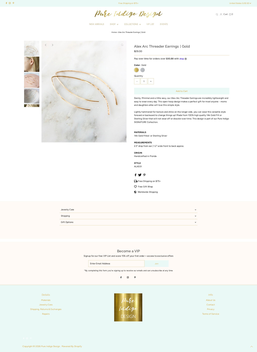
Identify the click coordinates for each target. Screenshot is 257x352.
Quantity (138, 76)
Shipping (65, 216)
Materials (45, 300)
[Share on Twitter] (140, 175)
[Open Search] (217, 14)
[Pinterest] (13, 3)
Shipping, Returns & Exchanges (45, 309)
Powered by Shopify (72, 346)
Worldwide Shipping (148, 192)
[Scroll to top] (251, 346)
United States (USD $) (239, 3)
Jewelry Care (67, 209)
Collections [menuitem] (131, 24)
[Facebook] (6, 3)
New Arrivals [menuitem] (96, 24)
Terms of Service (210, 314)
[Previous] (46, 45)
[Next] (52, 45)
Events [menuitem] (164, 24)
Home (114, 32)
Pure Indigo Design (50, 346)
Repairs (46, 314)
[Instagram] (9, 3)
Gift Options (67, 222)
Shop (113, 24)
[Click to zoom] (122, 45)
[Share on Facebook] (136, 175)
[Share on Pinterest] (144, 175)
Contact (211, 304)
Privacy (210, 309)
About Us (210, 300)
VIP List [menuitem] (150, 24)
